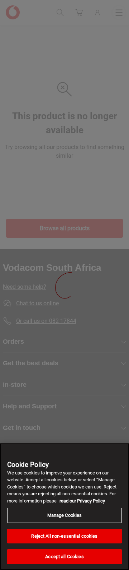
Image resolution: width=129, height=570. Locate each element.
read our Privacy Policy (82, 501)
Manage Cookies (64, 515)
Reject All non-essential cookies (64, 536)
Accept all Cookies (64, 556)
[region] (64, 506)
